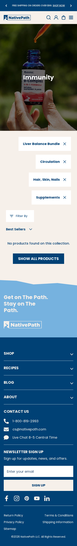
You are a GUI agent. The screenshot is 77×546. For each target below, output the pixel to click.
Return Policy (13, 515)
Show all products (38, 258)
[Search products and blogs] (48, 17)
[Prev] (6, 5)
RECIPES (11, 368)
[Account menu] (56, 17)
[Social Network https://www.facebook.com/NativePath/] (6, 498)
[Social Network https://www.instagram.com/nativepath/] (16, 498)
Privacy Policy (14, 522)
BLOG (9, 382)
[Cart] (63, 17)
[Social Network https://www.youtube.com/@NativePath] (37, 498)
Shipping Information (58, 522)
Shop (9, 353)
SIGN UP (38, 485)
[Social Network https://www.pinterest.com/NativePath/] (27, 498)
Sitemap (10, 529)
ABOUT (10, 397)
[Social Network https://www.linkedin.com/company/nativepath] (47, 498)
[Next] (71, 5)
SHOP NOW (59, 5)
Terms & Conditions (58, 515)
